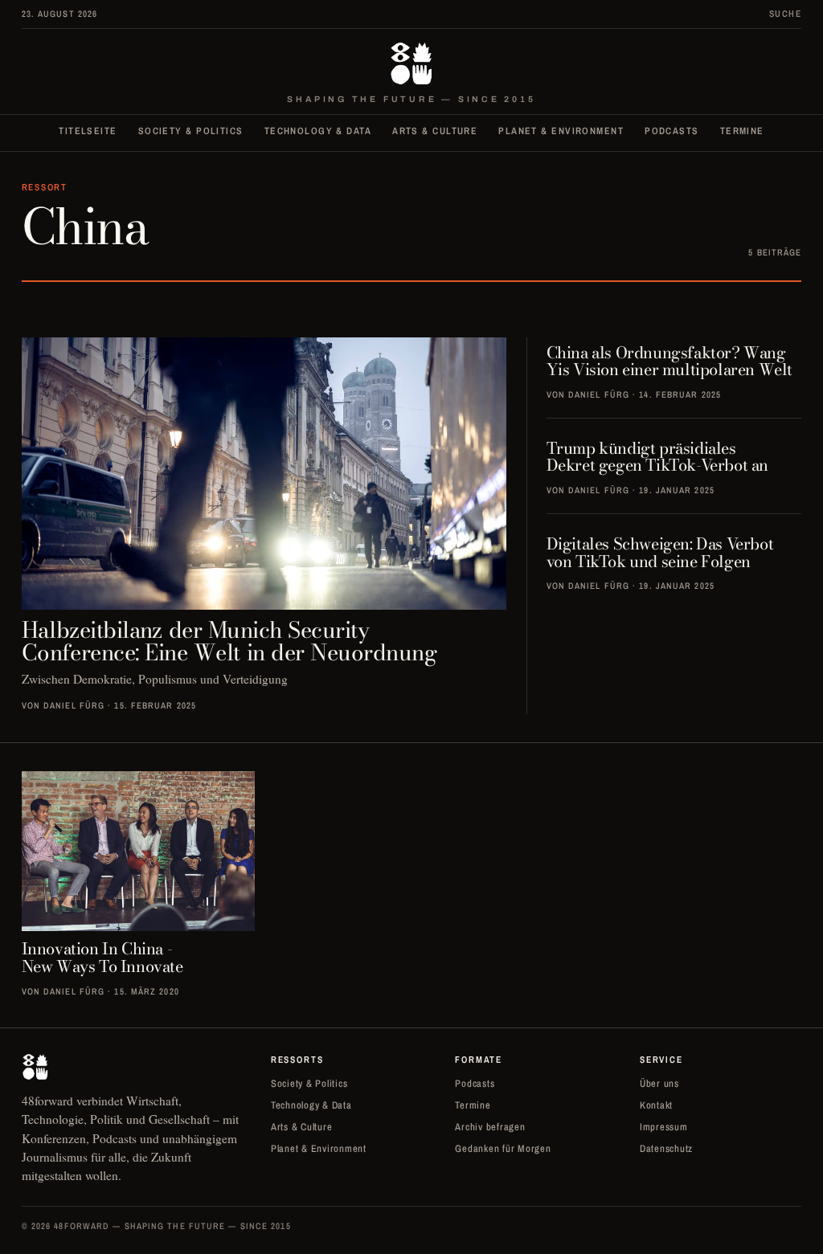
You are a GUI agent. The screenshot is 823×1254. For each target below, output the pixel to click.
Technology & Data (317, 131)
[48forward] (412, 63)
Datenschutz (666, 1148)
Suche (785, 13)
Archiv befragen (490, 1127)
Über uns (659, 1083)
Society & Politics (191, 131)
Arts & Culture (434, 131)
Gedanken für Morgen (503, 1148)
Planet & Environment (561, 131)
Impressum (664, 1127)
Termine (742, 131)
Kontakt (656, 1105)
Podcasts (672, 131)
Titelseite (88, 131)
